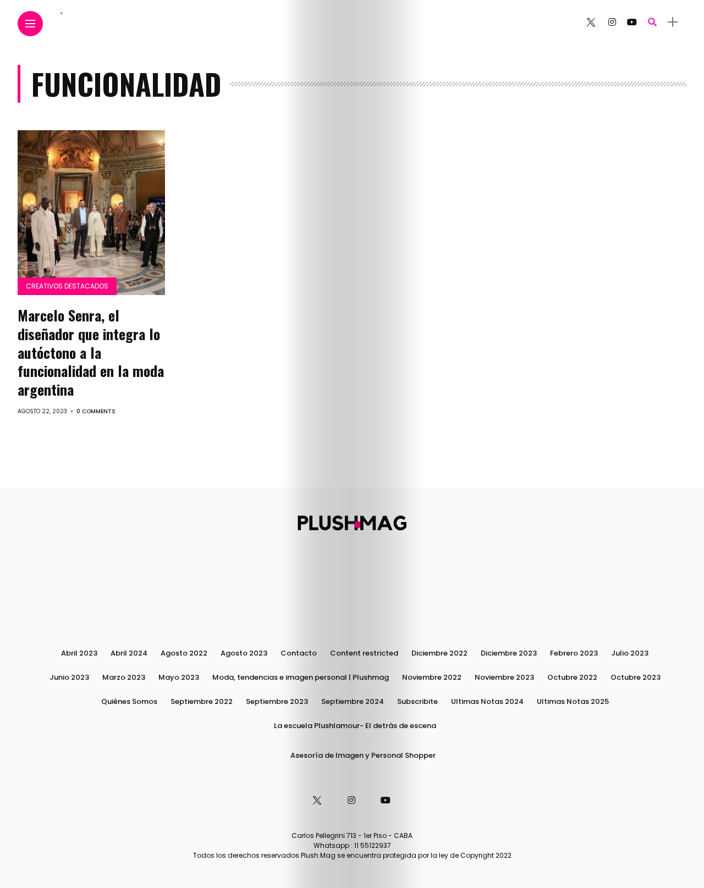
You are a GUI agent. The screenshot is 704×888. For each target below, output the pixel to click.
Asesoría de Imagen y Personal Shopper (363, 755)
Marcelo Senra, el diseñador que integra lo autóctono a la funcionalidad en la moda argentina (91, 352)
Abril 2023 (79, 653)
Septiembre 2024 (352, 701)
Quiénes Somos (129, 701)
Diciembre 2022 (439, 653)
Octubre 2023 (635, 677)
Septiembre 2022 (201, 701)
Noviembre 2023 (504, 677)
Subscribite (417, 701)
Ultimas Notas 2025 (573, 701)
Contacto (298, 653)
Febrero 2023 (574, 653)
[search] (652, 22)
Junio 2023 (69, 677)
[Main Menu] (30, 23)
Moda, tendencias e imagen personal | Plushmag (300, 677)
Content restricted (364, 653)
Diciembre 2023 (509, 653)
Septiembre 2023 (277, 701)
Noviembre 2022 (431, 677)
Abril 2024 (129, 653)
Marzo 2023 (123, 677)
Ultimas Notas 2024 (487, 701)
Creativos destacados (67, 286)
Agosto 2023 (244, 653)
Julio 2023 (629, 653)
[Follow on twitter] (591, 22)
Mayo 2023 (178, 677)
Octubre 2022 (572, 677)
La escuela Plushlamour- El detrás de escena (355, 725)
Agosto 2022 (184, 653)
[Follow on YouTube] (632, 22)
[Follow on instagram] (612, 22)
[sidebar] (673, 22)
